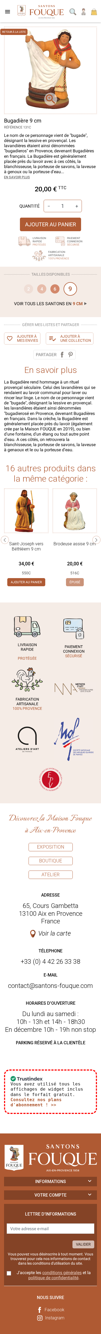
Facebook (54, 1309)
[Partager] (62, 354)
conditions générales (62, 1272)
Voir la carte (54, 933)
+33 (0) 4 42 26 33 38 (50, 961)
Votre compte (50, 1195)
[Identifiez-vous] (84, 11)
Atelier (50, 874)
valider (83, 1244)
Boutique (50, 860)
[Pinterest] (70, 354)
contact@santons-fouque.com (50, 986)
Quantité (29, 206)
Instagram (54, 1317)
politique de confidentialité (53, 1277)
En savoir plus (17, 177)
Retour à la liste (14, 31)
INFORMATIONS (50, 1181)
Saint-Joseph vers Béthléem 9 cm (26, 546)
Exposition (50, 847)
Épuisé (74, 582)
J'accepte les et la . (54, 1275)
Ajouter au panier (50, 224)
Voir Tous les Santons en (48, 303)
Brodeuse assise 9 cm (75, 543)
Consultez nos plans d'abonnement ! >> (36, 1102)
